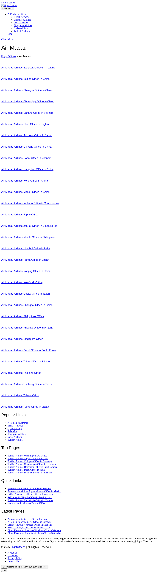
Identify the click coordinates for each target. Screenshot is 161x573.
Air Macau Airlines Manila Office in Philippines (28, 237)
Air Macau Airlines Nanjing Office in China (25, 271)
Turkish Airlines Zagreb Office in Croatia (28, 458)
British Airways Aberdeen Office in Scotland (30, 524)
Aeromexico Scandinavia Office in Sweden (29, 488)
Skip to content (8, 2)
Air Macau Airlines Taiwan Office (20, 395)
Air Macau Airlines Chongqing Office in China (27, 101)
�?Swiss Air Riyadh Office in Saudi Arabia (30, 497)
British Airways (21, 17)
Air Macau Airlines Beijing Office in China (25, 78)
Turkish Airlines (22, 31)
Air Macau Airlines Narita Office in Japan (25, 259)
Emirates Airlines (22, 19)
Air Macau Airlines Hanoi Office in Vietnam (26, 158)
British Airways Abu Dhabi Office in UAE (29, 527)
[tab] (7, 8)
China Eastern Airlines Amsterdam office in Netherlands (35, 533)
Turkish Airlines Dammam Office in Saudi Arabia (32, 467)
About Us (12, 552)
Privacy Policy (15, 558)
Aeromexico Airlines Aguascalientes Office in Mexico (34, 491)
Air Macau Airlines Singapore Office (22, 338)
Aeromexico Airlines (18, 422)
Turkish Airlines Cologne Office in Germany (30, 461)
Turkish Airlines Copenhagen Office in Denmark (32, 464)
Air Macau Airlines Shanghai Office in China (27, 305)
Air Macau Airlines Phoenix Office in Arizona (27, 327)
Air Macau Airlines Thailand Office (21, 372)
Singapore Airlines (23, 25)
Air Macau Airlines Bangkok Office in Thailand (28, 67)
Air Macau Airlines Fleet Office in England (25, 124)
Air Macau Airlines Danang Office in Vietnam (27, 112)
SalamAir (12, 431)
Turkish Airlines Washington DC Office (27, 455)
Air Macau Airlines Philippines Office (22, 316)
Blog (10, 34)
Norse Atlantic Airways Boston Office (26, 503)
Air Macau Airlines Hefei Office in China (24, 180)
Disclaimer (13, 555)
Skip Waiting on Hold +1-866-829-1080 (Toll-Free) (25, 567)
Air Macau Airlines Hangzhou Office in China (27, 169)
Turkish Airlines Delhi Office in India (26, 469)
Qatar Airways (21, 22)
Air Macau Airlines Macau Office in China (25, 191)
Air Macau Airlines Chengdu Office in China (26, 90)
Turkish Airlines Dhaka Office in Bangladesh (30, 472)
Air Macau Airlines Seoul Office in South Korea (28, 350)
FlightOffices (8, 56)
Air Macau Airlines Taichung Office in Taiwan (27, 384)
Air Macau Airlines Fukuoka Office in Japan (26, 135)
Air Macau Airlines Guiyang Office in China (26, 146)
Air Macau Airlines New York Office (21, 282)
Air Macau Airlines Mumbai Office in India (25, 248)
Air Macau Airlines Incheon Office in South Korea (30, 203)
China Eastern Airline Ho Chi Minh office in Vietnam (34, 530)
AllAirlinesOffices (17, 14)
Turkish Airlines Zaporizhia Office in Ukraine (30, 500)
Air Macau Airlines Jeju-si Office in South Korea (29, 225)
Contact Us (13, 561)
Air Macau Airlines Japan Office (19, 214)
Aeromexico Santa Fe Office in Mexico (27, 519)
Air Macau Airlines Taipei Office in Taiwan (25, 361)
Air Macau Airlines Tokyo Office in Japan (25, 406)
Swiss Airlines (21, 28)
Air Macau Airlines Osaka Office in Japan (25, 293)
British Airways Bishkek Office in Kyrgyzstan (30, 494)
